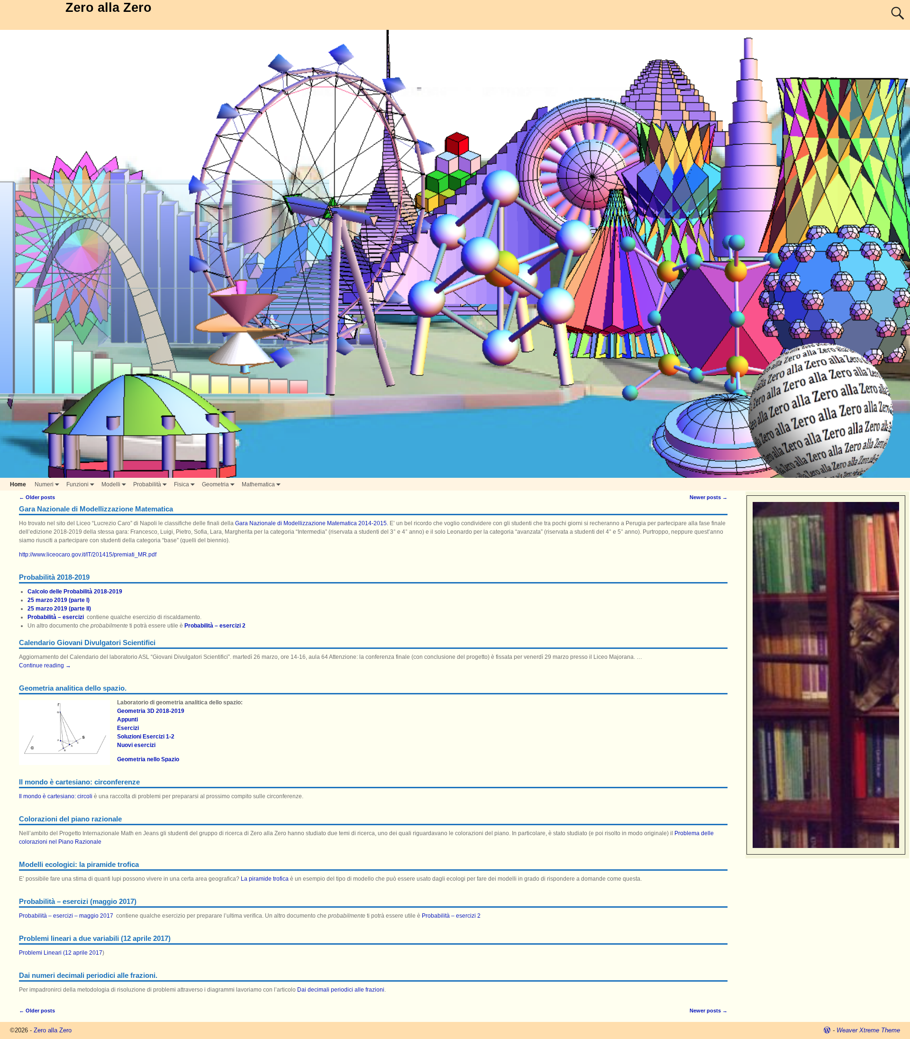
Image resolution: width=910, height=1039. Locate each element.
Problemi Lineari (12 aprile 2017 (60, 952)
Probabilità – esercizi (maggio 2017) (77, 901)
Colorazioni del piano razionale (70, 819)
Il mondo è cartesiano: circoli (55, 796)
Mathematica (258, 484)
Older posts (37, 497)
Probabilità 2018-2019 (54, 577)
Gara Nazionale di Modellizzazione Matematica (96, 509)
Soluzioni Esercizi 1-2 (145, 736)
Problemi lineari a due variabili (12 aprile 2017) (95, 938)
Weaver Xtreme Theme (868, 1030)
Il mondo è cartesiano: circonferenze (79, 782)
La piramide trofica (265, 878)
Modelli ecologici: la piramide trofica (79, 864)
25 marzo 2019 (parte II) (59, 608)
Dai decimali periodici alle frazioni (340, 989)
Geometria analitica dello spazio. (73, 688)
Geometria (215, 484)
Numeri (44, 484)
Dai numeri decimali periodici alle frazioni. (88, 975)
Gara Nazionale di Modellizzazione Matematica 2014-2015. (311, 523)
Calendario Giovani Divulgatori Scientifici (87, 642)
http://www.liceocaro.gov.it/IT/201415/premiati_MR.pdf (87, 554)
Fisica (181, 484)
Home (18, 484)
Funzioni (77, 484)
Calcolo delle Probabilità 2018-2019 (74, 591)
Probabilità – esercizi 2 (215, 625)
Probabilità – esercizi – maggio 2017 (66, 915)
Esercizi (128, 728)
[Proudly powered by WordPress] (827, 1030)
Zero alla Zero (108, 7)
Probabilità (147, 484)
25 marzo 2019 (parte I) (58, 600)
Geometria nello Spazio (148, 759)
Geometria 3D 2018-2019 (150, 711)
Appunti (127, 719)
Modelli (110, 484)
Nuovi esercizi (136, 745)
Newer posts (709, 497)
